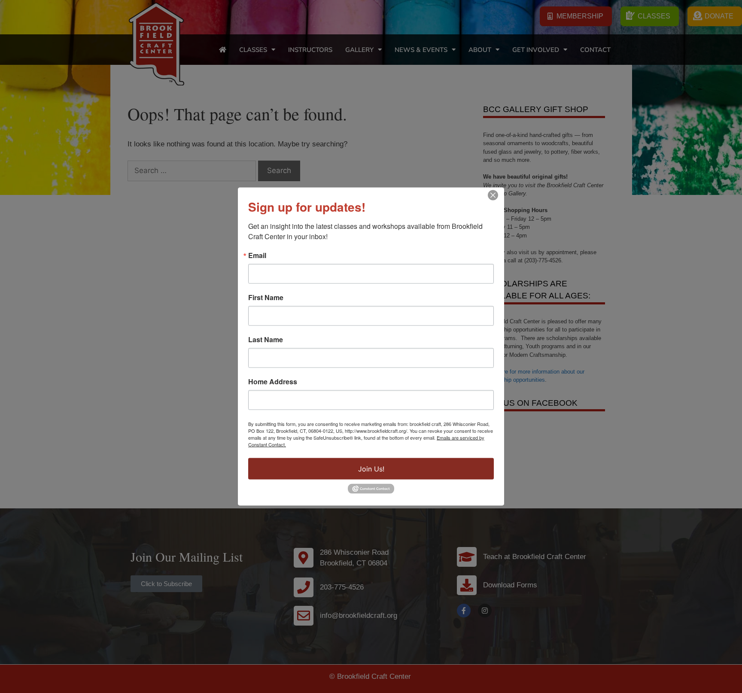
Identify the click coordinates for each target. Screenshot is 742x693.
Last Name (265, 339)
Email (257, 255)
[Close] (493, 195)
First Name (265, 297)
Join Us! (371, 469)
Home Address (272, 381)
